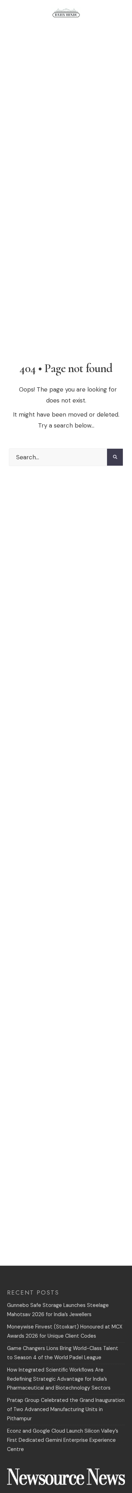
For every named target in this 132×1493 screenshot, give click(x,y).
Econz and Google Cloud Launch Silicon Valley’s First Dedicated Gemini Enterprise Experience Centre (62, 1440)
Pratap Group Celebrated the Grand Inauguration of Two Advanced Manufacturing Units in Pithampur (66, 1409)
